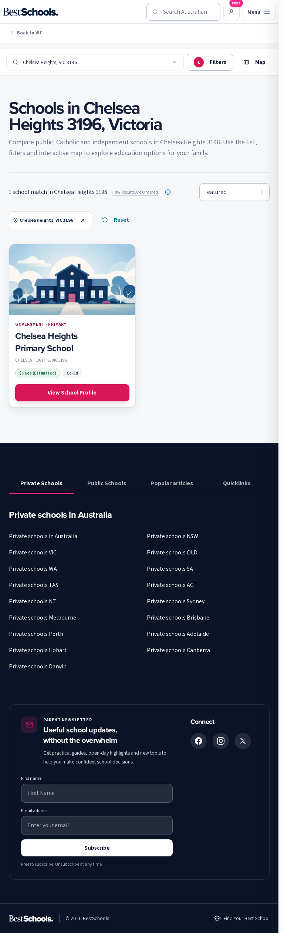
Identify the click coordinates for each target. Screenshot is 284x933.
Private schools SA (170, 569)
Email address (34, 810)
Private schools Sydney (175, 601)
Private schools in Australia (43, 536)
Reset (121, 219)
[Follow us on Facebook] (198, 741)
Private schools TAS (33, 585)
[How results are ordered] (167, 192)
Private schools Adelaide (178, 634)
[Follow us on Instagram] (221, 741)
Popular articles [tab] (172, 483)
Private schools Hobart (38, 650)
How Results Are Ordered (135, 192)
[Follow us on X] (243, 741)
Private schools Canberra (178, 650)
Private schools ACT (172, 585)
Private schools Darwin (38, 666)
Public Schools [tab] (106, 483)
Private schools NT (32, 601)
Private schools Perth (36, 634)
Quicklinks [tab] (237, 483)
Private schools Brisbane (178, 617)
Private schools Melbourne (42, 617)
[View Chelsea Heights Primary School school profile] (72, 325)
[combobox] (183, 12)
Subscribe (97, 847)
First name (31, 778)
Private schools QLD (172, 552)
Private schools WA (33, 569)
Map (260, 62)
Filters (211, 62)
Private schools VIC (33, 552)
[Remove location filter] (83, 220)
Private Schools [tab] (41, 483)
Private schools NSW (172, 536)
